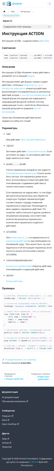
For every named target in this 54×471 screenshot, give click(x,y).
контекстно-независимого (35, 95)
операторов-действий (17, 241)
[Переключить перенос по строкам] (44, 55)
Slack (4, 420)
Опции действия (14, 281)
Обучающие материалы (14, 401)
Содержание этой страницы (17, 26)
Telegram (6, 416)
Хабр (4, 438)
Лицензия (7, 446)
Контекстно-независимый (19, 266)
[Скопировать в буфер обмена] (49, 55)
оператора (32, 85)
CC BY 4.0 (33, 462)
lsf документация (10, 397)
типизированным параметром (21, 173)
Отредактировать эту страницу (20, 359)
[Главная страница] (4, 12)
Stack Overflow (9, 424)
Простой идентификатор (33, 139)
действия (44, 40)
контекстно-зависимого (13, 88)
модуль (31, 75)
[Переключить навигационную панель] (4, 4)
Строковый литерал (36, 151)
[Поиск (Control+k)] (49, 3)
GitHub (5, 442)
